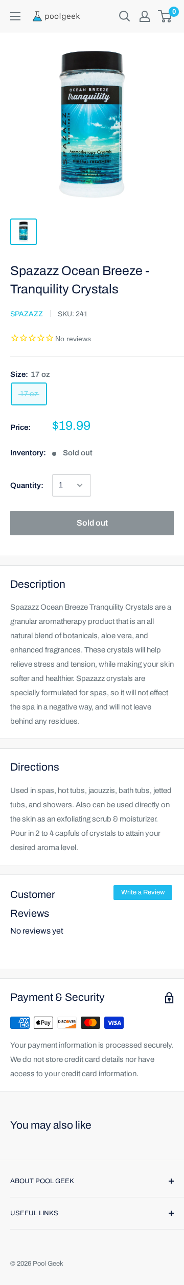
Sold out (92, 522)
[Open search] (124, 16)
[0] (165, 16)
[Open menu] (15, 16)
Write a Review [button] (143, 892)
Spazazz (26, 314)
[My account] (145, 16)
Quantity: (26, 485)
